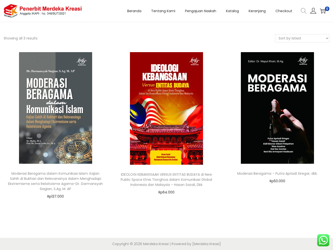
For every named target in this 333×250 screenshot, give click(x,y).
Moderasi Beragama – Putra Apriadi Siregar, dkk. (277, 173)
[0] (323, 11)
